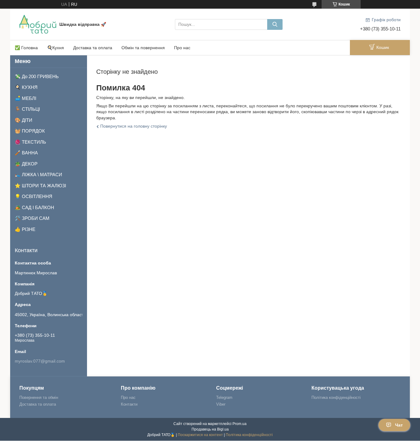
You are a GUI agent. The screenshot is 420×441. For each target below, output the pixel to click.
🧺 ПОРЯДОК (30, 130)
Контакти (129, 404)
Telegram (224, 397)
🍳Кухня (55, 47)
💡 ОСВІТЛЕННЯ (33, 196)
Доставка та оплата (92, 47)
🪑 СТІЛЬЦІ (27, 109)
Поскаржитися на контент (200, 435)
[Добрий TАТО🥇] (37, 24)
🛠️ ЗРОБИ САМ (32, 218)
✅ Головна (26, 47)
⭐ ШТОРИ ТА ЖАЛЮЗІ (40, 185)
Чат (399, 425)
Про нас (182, 47)
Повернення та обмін (38, 397)
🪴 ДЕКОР (26, 163)
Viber (220, 404)
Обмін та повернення (143, 47)
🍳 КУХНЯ (26, 87)
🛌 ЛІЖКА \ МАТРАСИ (38, 174)
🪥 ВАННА (26, 152)
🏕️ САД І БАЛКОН (34, 207)
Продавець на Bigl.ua (210, 429)
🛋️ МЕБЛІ (25, 98)
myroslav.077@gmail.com (40, 361)
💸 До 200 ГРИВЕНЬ (37, 76)
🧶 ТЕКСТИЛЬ (30, 142)
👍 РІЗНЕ (25, 229)
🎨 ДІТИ (23, 120)
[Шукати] (275, 24)
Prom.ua (239, 424)
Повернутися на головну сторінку (133, 126)
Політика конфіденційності (336, 397)
